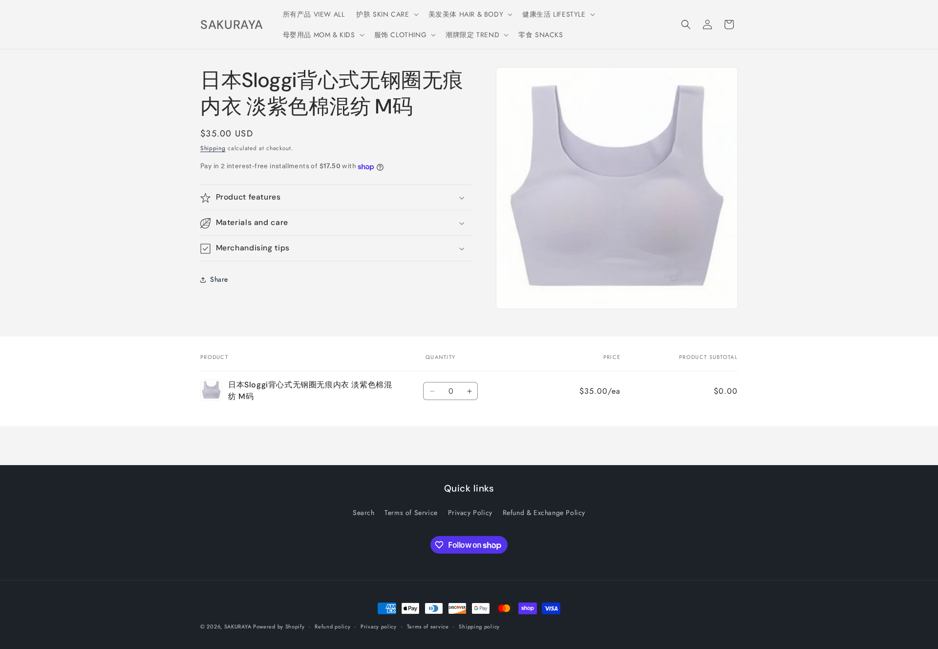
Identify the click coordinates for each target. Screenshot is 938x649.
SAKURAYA (238, 626)
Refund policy (332, 626)
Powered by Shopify (279, 626)
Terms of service (428, 626)
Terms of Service (411, 512)
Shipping (213, 148)
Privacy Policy (470, 512)
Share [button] (219, 279)
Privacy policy (379, 626)
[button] (386, 14)
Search (364, 512)
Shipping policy (479, 626)
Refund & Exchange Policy (544, 512)
